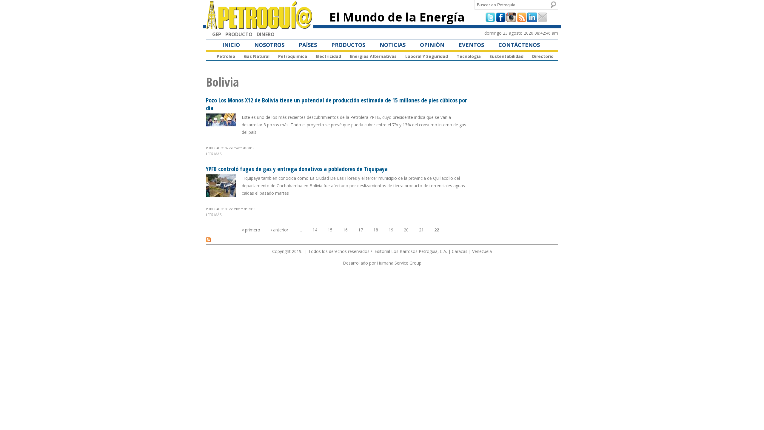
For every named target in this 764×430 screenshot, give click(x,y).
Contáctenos (519, 44)
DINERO (266, 34)
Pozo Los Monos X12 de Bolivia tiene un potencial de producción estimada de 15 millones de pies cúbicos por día (336, 104)
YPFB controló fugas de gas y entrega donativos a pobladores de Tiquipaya (297, 169)
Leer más (213, 153)
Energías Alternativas (373, 56)
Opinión (432, 44)
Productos (348, 44)
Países (308, 44)
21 (421, 230)
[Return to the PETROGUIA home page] (259, 26)
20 (406, 230)
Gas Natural (256, 56)
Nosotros (269, 44)
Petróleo (226, 56)
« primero (251, 230)
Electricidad (328, 56)
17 (360, 230)
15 (330, 230)
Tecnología (469, 56)
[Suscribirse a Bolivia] (208, 239)
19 (391, 230)
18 (375, 230)
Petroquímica (292, 56)
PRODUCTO (238, 34)
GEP (216, 34)
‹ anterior (279, 230)
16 (345, 230)
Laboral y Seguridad (426, 56)
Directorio (543, 56)
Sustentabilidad (506, 56)
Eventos (471, 44)
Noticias (393, 44)
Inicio (231, 44)
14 (314, 230)
